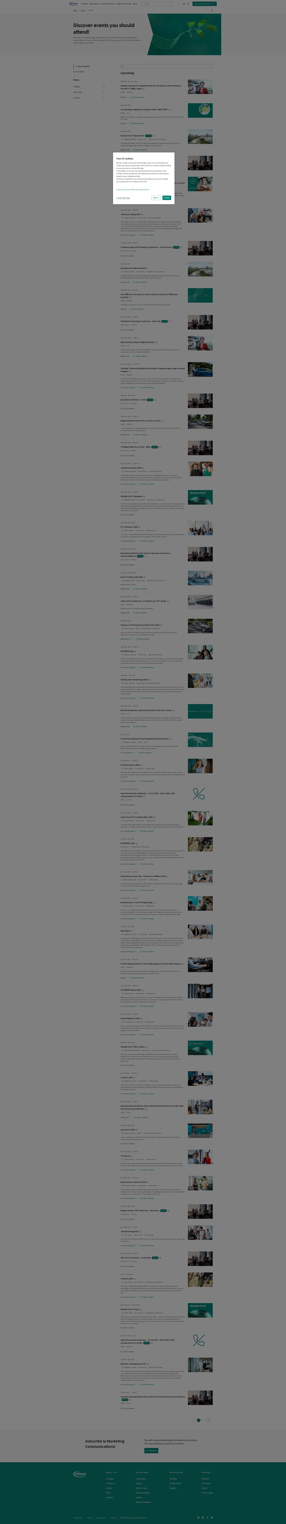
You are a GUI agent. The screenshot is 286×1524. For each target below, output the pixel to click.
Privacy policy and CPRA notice (128, 189)
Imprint (146, 189)
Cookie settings (123, 198)
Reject (156, 197)
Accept (167, 197)
